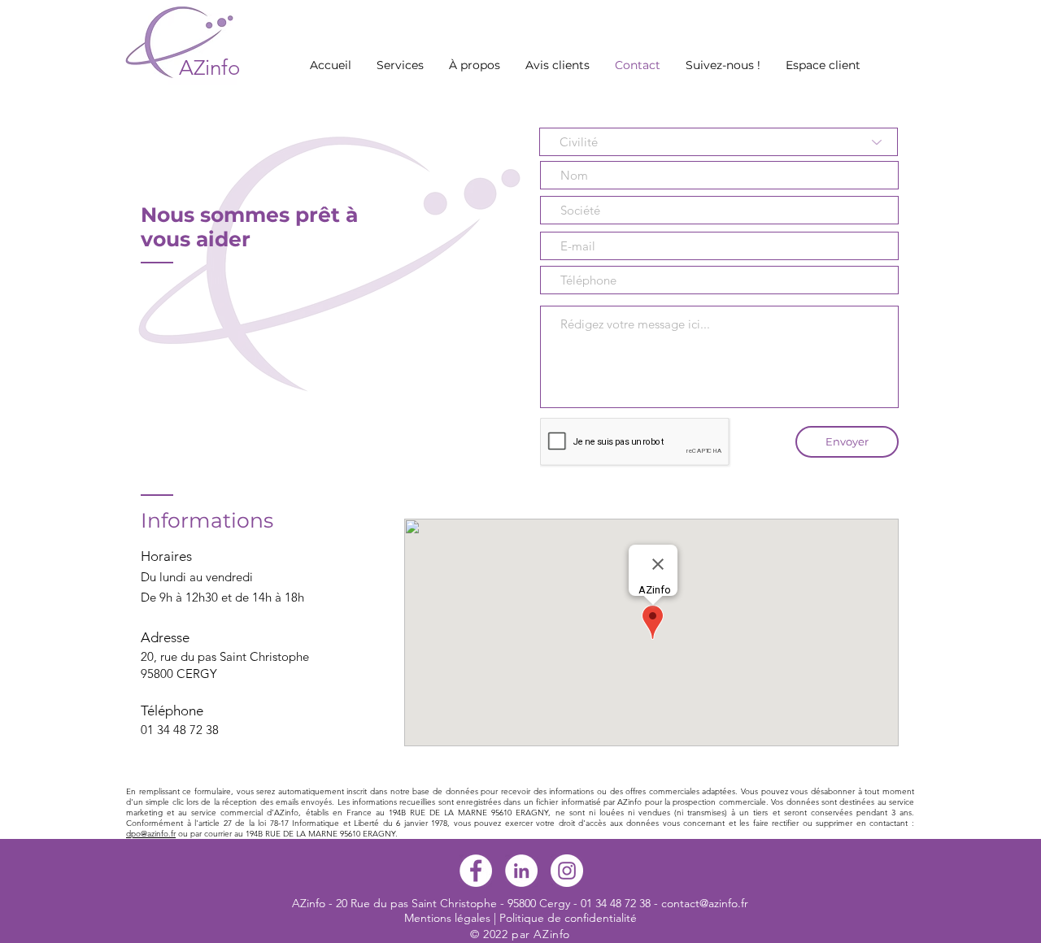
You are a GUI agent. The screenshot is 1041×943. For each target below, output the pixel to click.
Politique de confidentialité (568, 917)
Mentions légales (447, 917)
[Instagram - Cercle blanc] (567, 870)
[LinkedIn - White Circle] (521, 870)
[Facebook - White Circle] (476, 870)
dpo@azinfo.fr (151, 833)
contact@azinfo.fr (704, 903)
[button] (400, 65)
